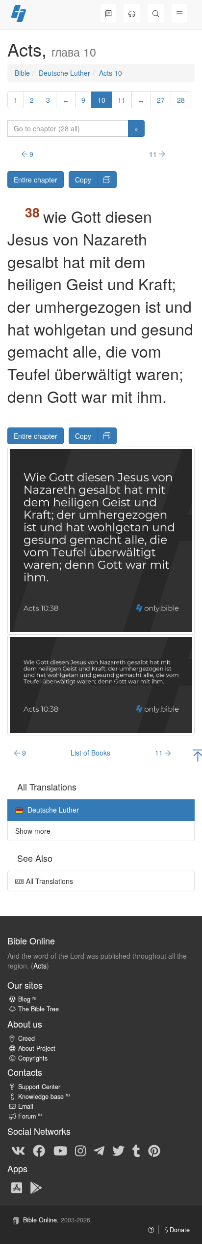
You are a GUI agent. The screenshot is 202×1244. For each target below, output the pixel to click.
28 (181, 100)
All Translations (48, 881)
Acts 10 (110, 73)
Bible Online (40, 1219)
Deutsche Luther (64, 73)
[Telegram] (99, 1150)
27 (161, 100)
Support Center (39, 1086)
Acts (40, 966)
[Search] (156, 13)
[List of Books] (108, 13)
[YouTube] (60, 1150)
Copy (83, 179)
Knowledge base (44, 1096)
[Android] (36, 1187)
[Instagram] (80, 1150)
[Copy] (107, 179)
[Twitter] (118, 1150)
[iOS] (16, 1187)
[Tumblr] (136, 1150)
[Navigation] (179, 13)
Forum (30, 1116)
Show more (32, 831)
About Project (36, 1048)
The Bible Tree (38, 1008)
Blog (27, 999)
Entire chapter (35, 179)
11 (122, 100)
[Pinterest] (154, 1150)
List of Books (90, 753)
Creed (26, 1038)
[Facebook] (39, 1150)
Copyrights (33, 1058)
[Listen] (132, 13)
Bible (22, 73)
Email (25, 1106)
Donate (179, 1229)
